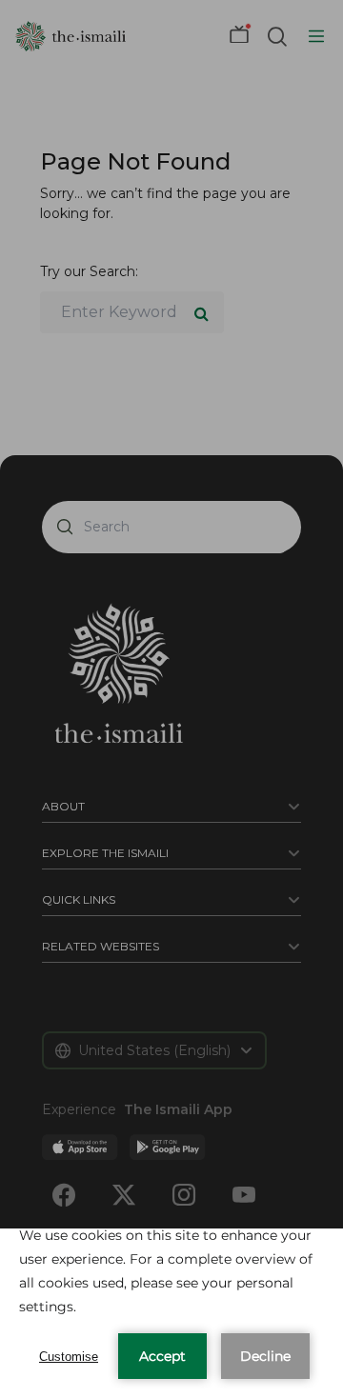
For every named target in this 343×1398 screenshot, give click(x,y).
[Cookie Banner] (171, 1313)
